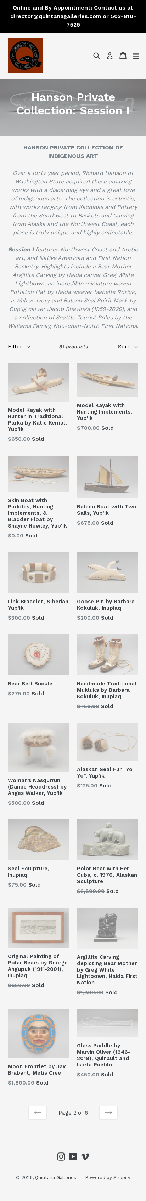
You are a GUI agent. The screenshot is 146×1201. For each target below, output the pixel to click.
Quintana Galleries (55, 1177)
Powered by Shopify (107, 1177)
